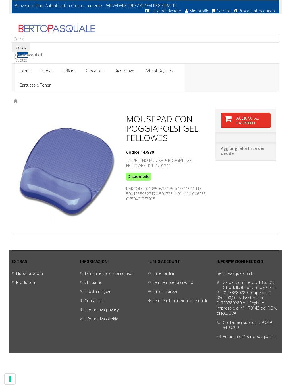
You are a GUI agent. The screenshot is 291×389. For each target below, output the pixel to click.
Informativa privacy (101, 309)
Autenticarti (55, 5)
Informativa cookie (101, 319)
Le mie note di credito (173, 282)
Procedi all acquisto (257, 10)
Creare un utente (86, 5)
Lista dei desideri (166, 10)
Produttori (25, 282)
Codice (132, 152)
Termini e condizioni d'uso (108, 273)
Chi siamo (93, 282)
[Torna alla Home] (15, 101)
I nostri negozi (97, 291)
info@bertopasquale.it (255, 336)
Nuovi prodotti (29, 273)
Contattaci (93, 300)
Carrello (224, 10)
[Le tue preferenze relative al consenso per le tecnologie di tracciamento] (10, 379)
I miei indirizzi (165, 291)
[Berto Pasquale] (56, 28)
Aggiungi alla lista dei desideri (242, 151)
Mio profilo (199, 10)
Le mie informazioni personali (180, 300)
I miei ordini (163, 273)
